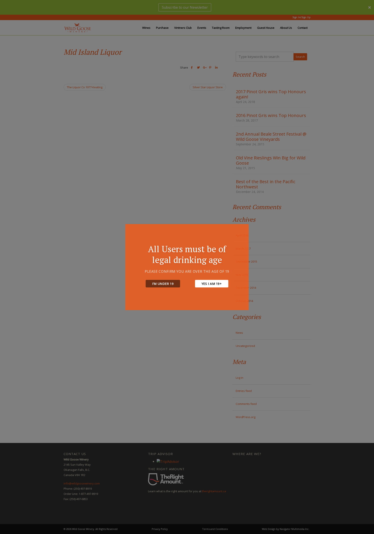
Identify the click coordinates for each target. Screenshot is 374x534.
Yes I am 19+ (212, 284)
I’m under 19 (163, 284)
